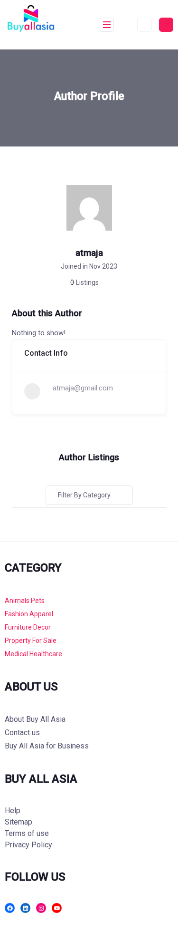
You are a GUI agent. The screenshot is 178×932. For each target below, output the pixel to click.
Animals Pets (25, 600)
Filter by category (84, 495)
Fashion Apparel (29, 614)
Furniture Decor (28, 627)
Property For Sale (30, 640)
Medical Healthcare (33, 654)
